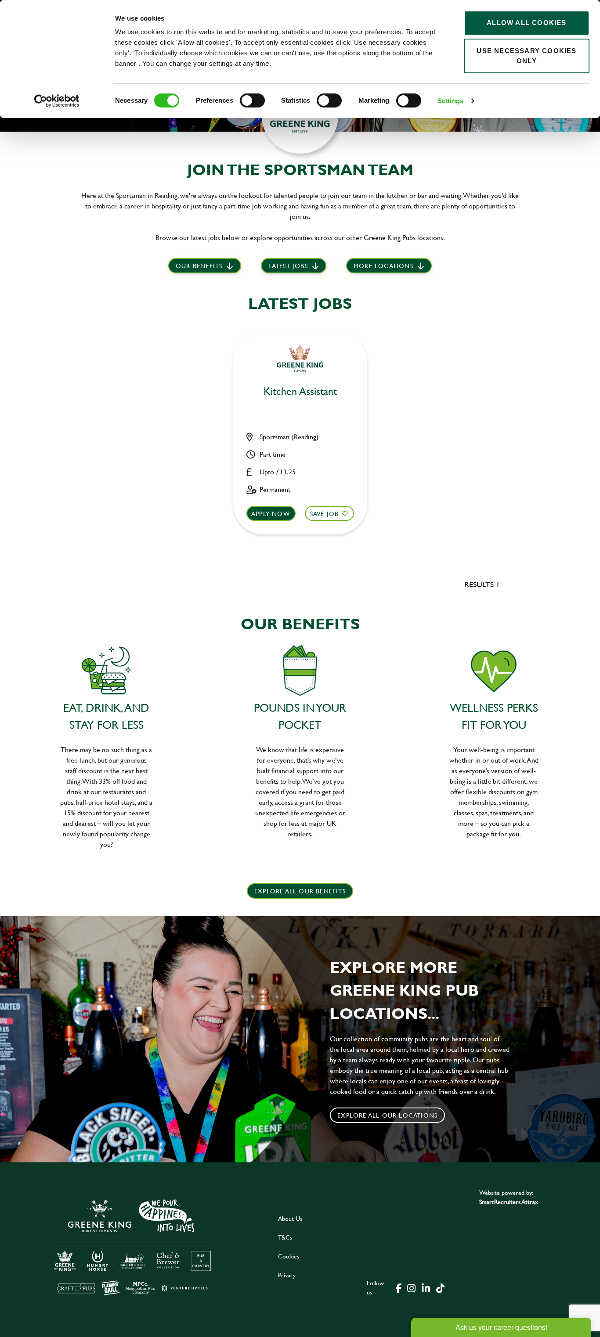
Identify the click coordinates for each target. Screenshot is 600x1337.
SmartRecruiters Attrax (508, 1201)
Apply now (270, 513)
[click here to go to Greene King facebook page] (399, 1287)
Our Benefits (199, 265)
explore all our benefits (300, 891)
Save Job (324, 513)
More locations (383, 265)
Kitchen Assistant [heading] (300, 391)
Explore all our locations (387, 1115)
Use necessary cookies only (526, 56)
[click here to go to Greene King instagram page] (411, 1287)
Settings (450, 100)
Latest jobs (288, 265)
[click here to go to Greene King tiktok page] (440, 1287)
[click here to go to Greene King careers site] (133, 1246)
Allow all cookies (526, 22)
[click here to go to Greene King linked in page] (426, 1287)
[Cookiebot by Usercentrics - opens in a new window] (56, 101)
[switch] (252, 100)
